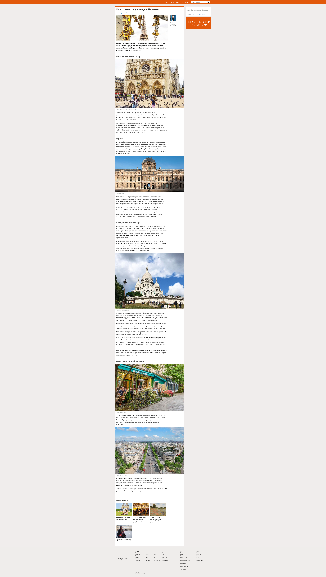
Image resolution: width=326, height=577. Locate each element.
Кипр (155, 552)
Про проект (120, 558)
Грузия (147, 552)
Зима (197, 555)
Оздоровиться (183, 558)
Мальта (155, 557)
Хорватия (164, 558)
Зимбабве (148, 555)
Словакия (156, 562)
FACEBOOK (194, 14)
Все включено (183, 552)
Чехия (163, 562)
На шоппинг (183, 555)
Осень (197, 562)
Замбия (147, 554)
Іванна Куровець (172, 23)
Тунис (163, 554)
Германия (137, 560)
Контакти (123, 559)
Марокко (156, 558)
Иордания (148, 558)
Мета (172, 2)
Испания (148, 560)
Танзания (164, 552)
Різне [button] (137, 572)
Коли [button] (198, 551)
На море (182, 554)
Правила (182, 562)
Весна (197, 552)
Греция (136, 562)
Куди (166, 2)
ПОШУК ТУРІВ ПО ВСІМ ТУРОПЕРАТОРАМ (198, 23)
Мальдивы (156, 555)
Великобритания (139, 555)
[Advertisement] (198, 56)
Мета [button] (182, 551)
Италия (147, 562)
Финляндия (165, 555)
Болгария (137, 554)
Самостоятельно (184, 566)
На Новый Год (199, 560)
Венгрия (137, 557)
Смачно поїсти (183, 568)
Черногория (165, 560)
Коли (177, 2)
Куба (155, 554)
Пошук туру (185, 2)
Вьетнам (137, 558)
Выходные (198, 554)
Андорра (137, 552)
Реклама (127, 558)
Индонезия (148, 557)
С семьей (182, 565)
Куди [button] (137, 551)
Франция (123, 13)
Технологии (183, 569)
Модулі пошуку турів (140, 573)
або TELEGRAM (201, 14)
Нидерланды (157, 560)
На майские (199, 558)
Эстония (172, 552)
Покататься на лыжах (185, 560)
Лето (197, 557)
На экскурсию (129, 13)
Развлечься (183, 563)
